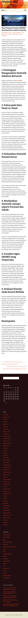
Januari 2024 (6, 462)
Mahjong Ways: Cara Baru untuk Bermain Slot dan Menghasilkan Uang (14, 368)
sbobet (20, 34)
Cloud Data (5, 544)
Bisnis (4, 539)
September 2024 (7, 443)
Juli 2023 (5, 477)
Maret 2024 (5, 457)
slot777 (5, 570)
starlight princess (7, 575)
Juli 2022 (5, 486)
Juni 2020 (5, 522)
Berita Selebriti (6, 537)
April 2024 (5, 455)
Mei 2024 (5, 453)
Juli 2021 (5, 496)
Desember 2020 (6, 510)
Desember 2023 (6, 465)
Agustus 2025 (6, 417)
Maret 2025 (5, 429)
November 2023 (6, 467)
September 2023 (7, 472)
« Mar (6, 403)
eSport (4, 549)
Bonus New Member (7, 542)
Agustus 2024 (6, 445)
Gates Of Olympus (7, 554)
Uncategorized (18, 32)
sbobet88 (4, 35)
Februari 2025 (6, 431)
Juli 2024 (5, 448)
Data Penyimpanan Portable (9, 546)
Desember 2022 (6, 479)
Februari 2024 (6, 460)
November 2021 (6, 489)
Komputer (5, 558)
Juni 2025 (5, 422)
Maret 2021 (5, 503)
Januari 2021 (6, 508)
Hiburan (5, 556)
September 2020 (7, 515)
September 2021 (7, 493)
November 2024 (6, 438)
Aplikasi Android (7, 534)
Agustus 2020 (6, 517)
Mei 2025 (5, 424)
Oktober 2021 (6, 491)
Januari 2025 (6, 434)
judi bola (10, 34)
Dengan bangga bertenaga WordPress (14, 615)
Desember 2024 (6, 436)
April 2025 (5, 426)
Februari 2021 (6, 505)
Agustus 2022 (6, 484)
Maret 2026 (5, 414)
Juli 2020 (5, 520)
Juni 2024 (5, 450)
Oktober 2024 (6, 441)
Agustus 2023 (6, 474)
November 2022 (6, 481)
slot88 (4, 573)
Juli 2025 (5, 419)
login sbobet (15, 34)
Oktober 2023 (6, 469)
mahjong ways (6, 561)
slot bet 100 (6, 568)
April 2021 (5, 501)
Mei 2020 (5, 524)
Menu (3, 10)
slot (4, 566)
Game (4, 551)
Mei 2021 (5, 498)
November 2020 (6, 512)
